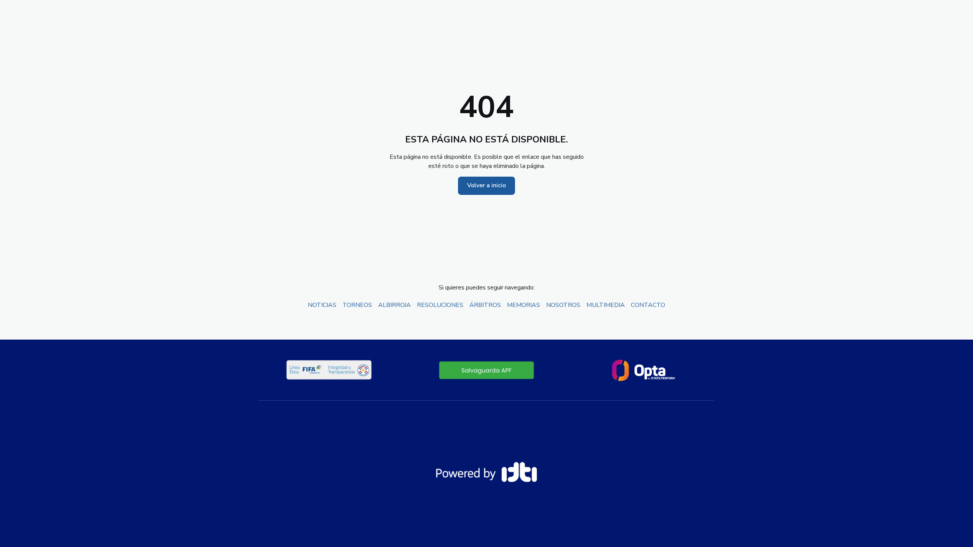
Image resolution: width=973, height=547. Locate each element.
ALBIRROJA (394, 305)
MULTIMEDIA (605, 305)
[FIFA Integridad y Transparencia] (329, 370)
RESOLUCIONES (440, 305)
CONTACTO (648, 305)
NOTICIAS (322, 305)
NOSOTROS (563, 305)
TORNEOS (357, 305)
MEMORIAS (523, 305)
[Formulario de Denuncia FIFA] (486, 370)
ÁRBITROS (485, 305)
